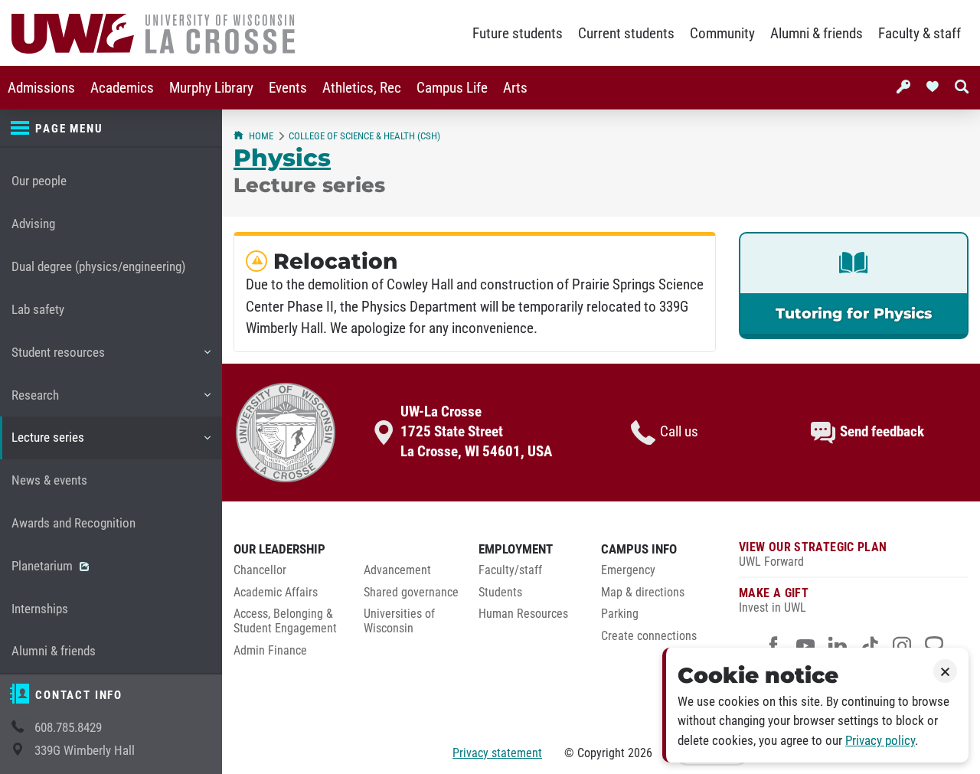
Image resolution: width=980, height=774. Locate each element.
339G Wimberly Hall (84, 750)
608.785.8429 (68, 727)
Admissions (41, 88)
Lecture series (47, 444)
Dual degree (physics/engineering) (98, 267)
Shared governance (411, 592)
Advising (33, 224)
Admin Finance (270, 651)
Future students (517, 33)
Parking (620, 614)
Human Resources (523, 614)
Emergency (628, 570)
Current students (626, 33)
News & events (49, 480)
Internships (39, 609)
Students (500, 592)
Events (288, 88)
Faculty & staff (919, 33)
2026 (640, 753)
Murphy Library (211, 88)
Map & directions (642, 592)
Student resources (58, 359)
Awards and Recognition (73, 523)
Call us (679, 431)
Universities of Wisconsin (399, 621)
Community (722, 33)
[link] (854, 285)
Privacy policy (880, 740)
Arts (515, 88)
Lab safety (37, 309)
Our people (39, 181)
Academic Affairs (276, 592)
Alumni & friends (816, 33)
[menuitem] (41, 87)
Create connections (649, 636)
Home (261, 136)
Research (35, 402)
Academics (122, 88)
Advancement (397, 570)
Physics (282, 157)
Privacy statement (497, 753)
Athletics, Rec (361, 88)
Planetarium (43, 566)
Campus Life (452, 88)
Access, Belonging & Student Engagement (285, 621)
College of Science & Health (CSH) (364, 136)
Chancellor (260, 570)
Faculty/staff (510, 570)
